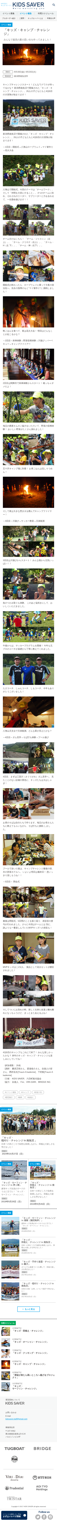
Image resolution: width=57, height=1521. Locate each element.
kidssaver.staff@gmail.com (16, 1419)
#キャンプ (25, 1092)
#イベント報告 (10, 1092)
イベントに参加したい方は (12, 1515)
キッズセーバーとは (35, 18)
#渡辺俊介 (9, 1097)
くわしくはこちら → (28, 1131)
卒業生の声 (51, 18)
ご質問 (21, 18)
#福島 (20, 1097)
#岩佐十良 (38, 1092)
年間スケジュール (46, 13)
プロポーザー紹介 (9, 18)
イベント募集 (8, 13)
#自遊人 (30, 1097)
